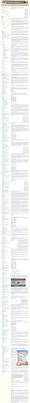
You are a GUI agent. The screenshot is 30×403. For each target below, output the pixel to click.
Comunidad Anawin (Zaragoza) (4, 125)
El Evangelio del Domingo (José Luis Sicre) (5, 233)
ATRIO (2, 197)
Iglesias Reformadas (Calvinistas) (5, 57)
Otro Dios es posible (4, 41)
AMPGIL (2, 313)
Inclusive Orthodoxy (3, 154)
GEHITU (2, 327)
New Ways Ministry (3, 261)
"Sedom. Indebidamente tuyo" (4, 346)
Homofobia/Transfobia (23, 237)
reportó (11, 42)
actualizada (14, 54)
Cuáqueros (4, 46)
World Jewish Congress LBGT (4, 230)
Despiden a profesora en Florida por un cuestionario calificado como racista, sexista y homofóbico (19, 259)
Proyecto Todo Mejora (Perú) (4, 339)
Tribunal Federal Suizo (25, 28)
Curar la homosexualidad (19, 386)
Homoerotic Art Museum (4, 357)
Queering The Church (4, 167)
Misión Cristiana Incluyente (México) (5, 161)
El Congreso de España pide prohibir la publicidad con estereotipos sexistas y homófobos (18, 217)
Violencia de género (22, 216)
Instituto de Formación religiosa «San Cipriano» (6, 209)
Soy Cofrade (3, 110)
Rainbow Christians (3, 303)
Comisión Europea (19, 258)
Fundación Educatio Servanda (23, 258)
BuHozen (3, 221)
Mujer (17, 216)
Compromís (15, 237)
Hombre (16, 216)
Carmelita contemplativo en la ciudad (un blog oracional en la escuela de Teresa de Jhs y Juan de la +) (5, 83)
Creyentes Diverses (3, 180)
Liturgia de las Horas (3, 237)
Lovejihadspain (3, 227)
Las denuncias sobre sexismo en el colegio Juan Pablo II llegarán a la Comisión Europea (18, 238)
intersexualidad (21, 74)
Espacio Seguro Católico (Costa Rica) (5, 140)
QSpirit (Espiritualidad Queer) (4, 240)
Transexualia (3, 344)
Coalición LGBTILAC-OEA (4, 317)
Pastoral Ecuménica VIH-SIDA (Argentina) (5, 301)
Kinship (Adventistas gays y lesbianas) (5, 296)
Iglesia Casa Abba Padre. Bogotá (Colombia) (5, 146)
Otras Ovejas (3, 300)
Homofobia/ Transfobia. (14, 92)
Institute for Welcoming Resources (5, 183)
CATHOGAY (3, 275)
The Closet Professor (4, 111)
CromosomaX (3, 259)
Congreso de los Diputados (19, 237)
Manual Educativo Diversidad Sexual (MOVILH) (6, 365)
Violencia (20, 216)
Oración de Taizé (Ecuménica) (4, 238)
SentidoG (3, 264)
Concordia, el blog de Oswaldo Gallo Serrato (5, 243)
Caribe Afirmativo (3, 315)
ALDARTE (3, 312)
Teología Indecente (3, 370)
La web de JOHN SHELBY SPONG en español (6, 102)
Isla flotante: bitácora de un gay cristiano (5, 99)
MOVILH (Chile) (3, 332)
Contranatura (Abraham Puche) (4, 88)
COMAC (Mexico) (3, 122)
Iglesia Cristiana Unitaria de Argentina (5, 152)
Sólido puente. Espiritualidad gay (4, 250)
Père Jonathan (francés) (4, 109)
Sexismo (18, 216)
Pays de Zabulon (3, 107)
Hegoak (2, 328)
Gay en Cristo (3, 96)
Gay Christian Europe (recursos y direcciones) (5, 291)
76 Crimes (3, 258)
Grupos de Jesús (3, 206)
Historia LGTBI (16, 347)
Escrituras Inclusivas (3, 93)
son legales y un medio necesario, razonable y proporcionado (23, 88)
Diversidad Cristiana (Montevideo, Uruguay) (5, 138)
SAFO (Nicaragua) (3, 341)
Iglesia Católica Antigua (4, 147)
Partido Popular (26, 237)
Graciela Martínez (25, 386)
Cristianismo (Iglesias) (4, 45)
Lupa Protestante (3, 211)
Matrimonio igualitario (4, 66)
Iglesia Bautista (4, 48)
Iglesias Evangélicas (4, 56)
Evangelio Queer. (3, 244)
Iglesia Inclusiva (4, 51)
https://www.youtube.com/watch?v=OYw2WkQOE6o (15, 338)
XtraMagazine (3, 266)
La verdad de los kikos (4, 360)
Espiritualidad (12, 216)
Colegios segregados (18, 179)
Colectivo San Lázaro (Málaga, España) (5, 118)
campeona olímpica (22, 20)
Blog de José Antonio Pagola (4, 80)
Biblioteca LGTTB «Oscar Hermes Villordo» (5, 176)
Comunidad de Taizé (3, 201)
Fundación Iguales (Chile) (4, 325)
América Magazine (3, 253)
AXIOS (2, 271)
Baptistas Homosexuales (4, 272)
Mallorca (23, 179)
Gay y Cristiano (3, 97)
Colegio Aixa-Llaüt (15, 179)
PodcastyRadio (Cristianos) (4, 214)
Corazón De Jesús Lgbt (4, 131)
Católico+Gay (3, 85)
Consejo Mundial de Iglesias (4, 203)
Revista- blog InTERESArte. (4, 306)
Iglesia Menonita (4, 52)
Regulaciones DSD (25, 53)
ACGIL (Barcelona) (3, 268)
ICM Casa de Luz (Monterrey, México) (5, 145)
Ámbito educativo (13, 179)
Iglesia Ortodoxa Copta (5, 54)
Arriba (27, 388)
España (21, 237)
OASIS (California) (3, 163)
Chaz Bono (16, 386)
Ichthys (2, 143)
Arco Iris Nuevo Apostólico (4, 270)
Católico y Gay (3, 84)
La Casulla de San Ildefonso (4, 101)
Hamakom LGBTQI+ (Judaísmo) (4, 224)
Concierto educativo (21, 179)
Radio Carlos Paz (3, 263)
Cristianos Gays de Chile (4, 134)
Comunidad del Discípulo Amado (4, 129)
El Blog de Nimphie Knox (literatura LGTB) (5, 352)
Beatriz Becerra (14, 258)
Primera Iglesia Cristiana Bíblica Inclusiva (5, 165)
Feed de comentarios (4, 22)
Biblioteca (3, 42)
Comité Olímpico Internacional (19, 43)
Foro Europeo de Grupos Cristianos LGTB (5, 288)
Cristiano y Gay (3, 89)
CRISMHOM (3, 133)
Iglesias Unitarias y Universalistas (5, 58)
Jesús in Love (3, 235)
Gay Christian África (3, 141)
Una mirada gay (3, 112)
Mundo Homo (3, 106)
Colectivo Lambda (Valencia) (4, 319)
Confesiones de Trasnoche (4, 86)
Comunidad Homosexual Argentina (5, 320)
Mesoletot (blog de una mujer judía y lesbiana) (6, 104)
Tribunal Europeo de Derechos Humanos (26, 14)
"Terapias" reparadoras (13, 386)
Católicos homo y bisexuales (4, 116)
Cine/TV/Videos (13, 347)
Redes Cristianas (3, 255)
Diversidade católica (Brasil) (4, 284)
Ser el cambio (12, 180)
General (12, 92)
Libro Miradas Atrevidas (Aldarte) (4, 364)
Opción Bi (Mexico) (3, 334)
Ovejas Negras (3, 336)
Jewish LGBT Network (4, 226)
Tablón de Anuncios (3, 71)
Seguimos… (9, 34)
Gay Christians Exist (3, 293)
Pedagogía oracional (4, 68)
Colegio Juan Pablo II (16, 258)
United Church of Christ (4, 217)
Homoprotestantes (3, 295)
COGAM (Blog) (3, 318)
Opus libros (3, 366)
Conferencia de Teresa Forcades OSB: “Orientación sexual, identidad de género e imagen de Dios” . (5, 351)
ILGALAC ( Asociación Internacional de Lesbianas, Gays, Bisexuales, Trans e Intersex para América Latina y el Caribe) (5, 330)
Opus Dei (25, 179)
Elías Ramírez (22, 386)
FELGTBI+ (3, 323)
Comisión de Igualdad (13, 237)
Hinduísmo (3, 63)
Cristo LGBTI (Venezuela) (4, 136)
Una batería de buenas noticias (4, 72)
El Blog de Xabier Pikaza (4, 91)
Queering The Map (3, 369)
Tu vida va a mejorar (3, 372)
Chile (14, 352)
